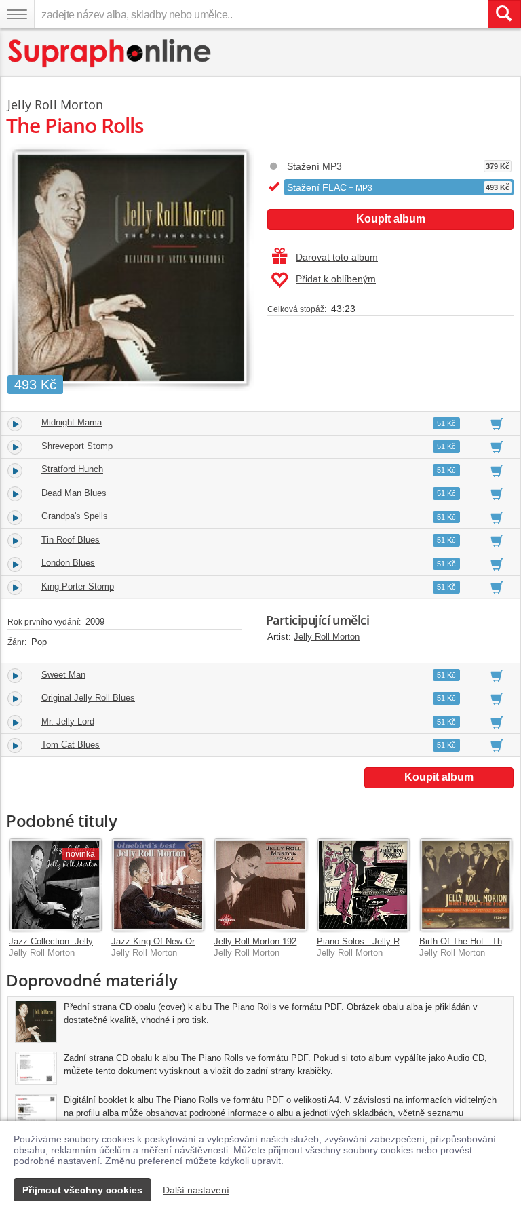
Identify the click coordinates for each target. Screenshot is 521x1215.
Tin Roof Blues (70, 540)
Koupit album (390, 219)
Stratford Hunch (72, 469)
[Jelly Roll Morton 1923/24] (260, 884)
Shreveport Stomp (77, 446)
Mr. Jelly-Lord (67, 721)
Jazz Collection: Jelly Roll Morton (74, 941)
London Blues (68, 563)
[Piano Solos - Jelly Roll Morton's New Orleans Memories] (363, 884)
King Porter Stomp (77, 586)
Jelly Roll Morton (327, 637)
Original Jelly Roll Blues (88, 698)
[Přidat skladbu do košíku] (496, 423)
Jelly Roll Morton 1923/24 (263, 941)
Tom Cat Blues (70, 744)
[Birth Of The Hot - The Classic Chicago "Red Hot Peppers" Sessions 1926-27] (466, 884)
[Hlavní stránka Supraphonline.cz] (110, 53)
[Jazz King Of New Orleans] (158, 884)
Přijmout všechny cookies (82, 1189)
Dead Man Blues (74, 493)
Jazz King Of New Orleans (163, 941)
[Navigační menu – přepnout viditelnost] (17, 14)
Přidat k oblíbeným (336, 278)
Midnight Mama (71, 422)
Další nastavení (196, 1189)
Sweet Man (63, 675)
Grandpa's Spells (74, 516)
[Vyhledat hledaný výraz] (504, 14)
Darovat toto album (337, 257)
